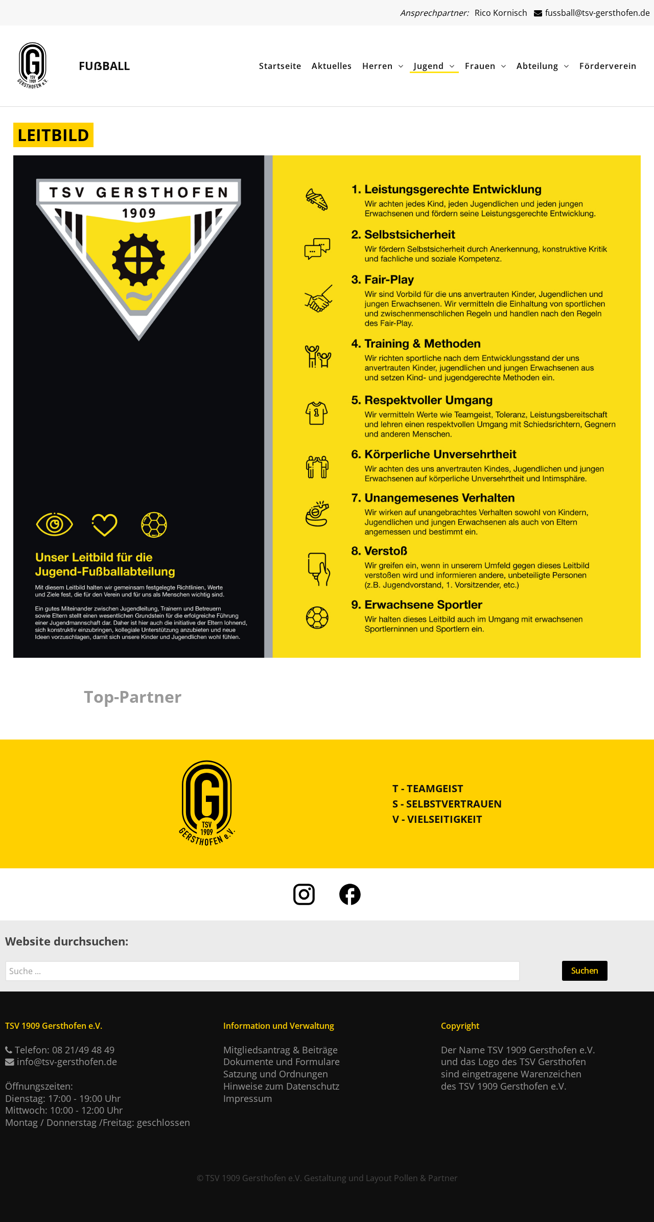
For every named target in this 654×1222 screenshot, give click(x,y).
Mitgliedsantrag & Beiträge (280, 1050)
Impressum (247, 1098)
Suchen (584, 970)
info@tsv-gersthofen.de (67, 1061)
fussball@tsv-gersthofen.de (596, 12)
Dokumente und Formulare (281, 1061)
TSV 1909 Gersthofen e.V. (253, 1178)
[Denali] (32, 64)
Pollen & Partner (426, 1178)
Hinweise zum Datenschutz (281, 1086)
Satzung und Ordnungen (275, 1074)
